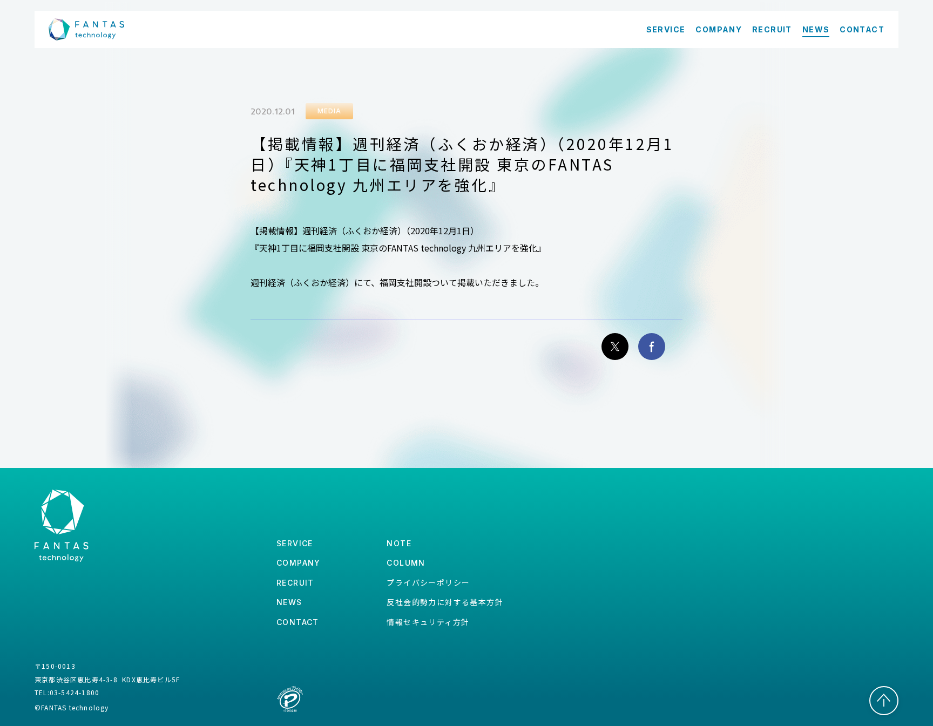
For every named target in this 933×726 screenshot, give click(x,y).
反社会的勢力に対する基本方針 (445, 601)
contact (297, 622)
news (289, 602)
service (294, 543)
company (298, 562)
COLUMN (406, 562)
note (399, 543)
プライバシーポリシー (428, 582)
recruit (295, 582)
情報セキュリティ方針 (428, 621)
